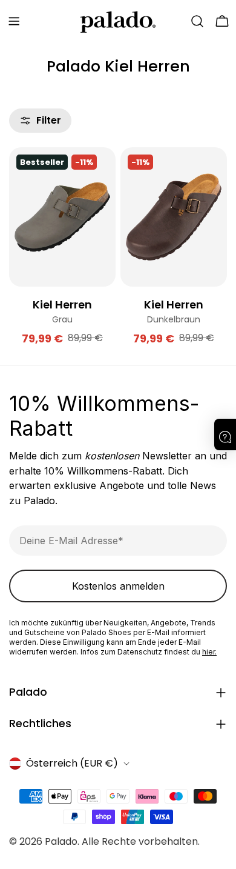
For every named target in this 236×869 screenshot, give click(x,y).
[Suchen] (197, 21)
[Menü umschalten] (14, 21)
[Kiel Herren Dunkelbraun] (173, 217)
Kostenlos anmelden (118, 586)
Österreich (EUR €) (72, 763)
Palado (61, 841)
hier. (209, 651)
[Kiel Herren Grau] (62, 217)
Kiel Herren (62, 304)
